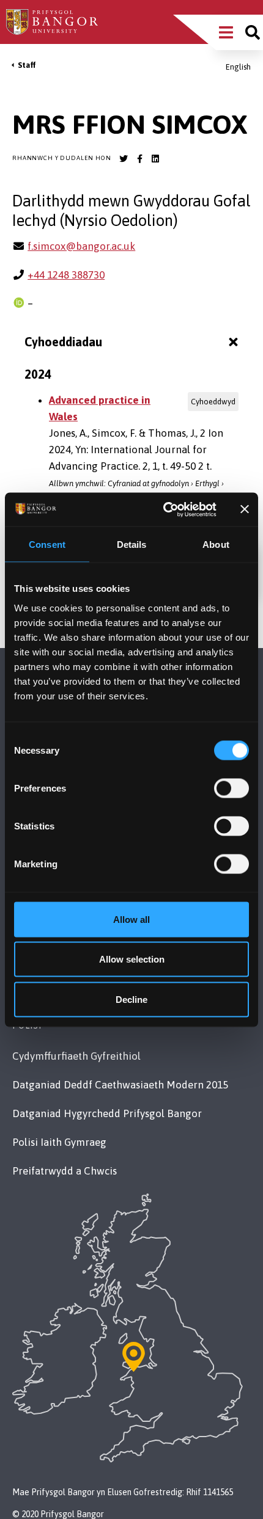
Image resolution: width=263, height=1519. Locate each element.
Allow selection (132, 959)
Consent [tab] (47, 544)
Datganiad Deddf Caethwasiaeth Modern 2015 (120, 1085)
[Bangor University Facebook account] (139, 158)
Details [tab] (132, 544)
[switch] (231, 788)
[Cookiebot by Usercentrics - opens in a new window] (165, 509)
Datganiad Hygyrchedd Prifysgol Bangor (107, 1113)
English (238, 67)
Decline (131, 999)
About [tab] (215, 544)
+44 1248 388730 (66, 275)
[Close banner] (244, 509)
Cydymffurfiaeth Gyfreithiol (76, 1056)
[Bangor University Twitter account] (123, 158)
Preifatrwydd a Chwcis (64, 1171)
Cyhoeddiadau (63, 342)
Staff (27, 65)
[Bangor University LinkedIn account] (155, 158)
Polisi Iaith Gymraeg (59, 1142)
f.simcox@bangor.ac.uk (81, 246)
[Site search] (252, 32)
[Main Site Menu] (226, 32)
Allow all (131, 919)
